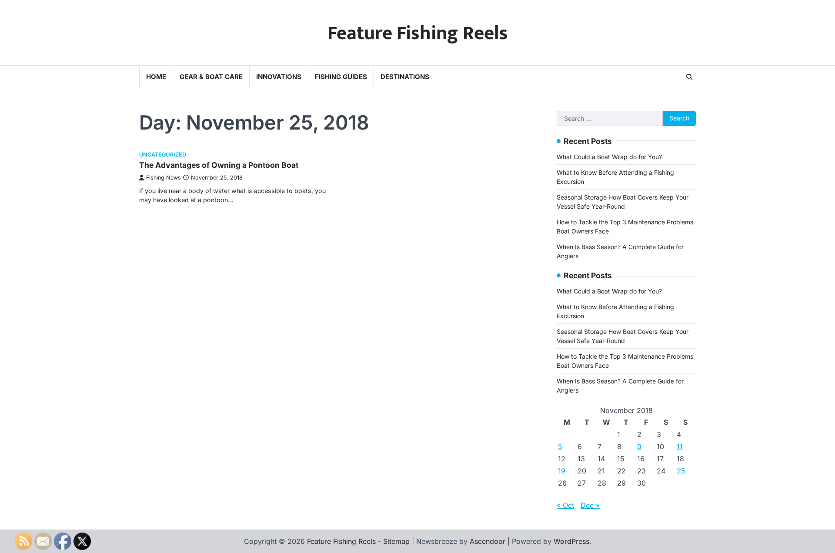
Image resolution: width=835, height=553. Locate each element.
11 (680, 446)
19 (561, 470)
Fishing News (163, 177)
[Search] (689, 76)
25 (681, 470)
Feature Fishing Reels (417, 33)
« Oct (565, 505)
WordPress (571, 541)
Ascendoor (487, 541)
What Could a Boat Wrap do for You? (609, 156)
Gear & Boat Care (211, 77)
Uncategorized (162, 154)
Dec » (590, 505)
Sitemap (396, 541)
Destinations (405, 77)
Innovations (278, 77)
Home (156, 77)
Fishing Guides (341, 77)
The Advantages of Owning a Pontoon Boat (218, 165)
